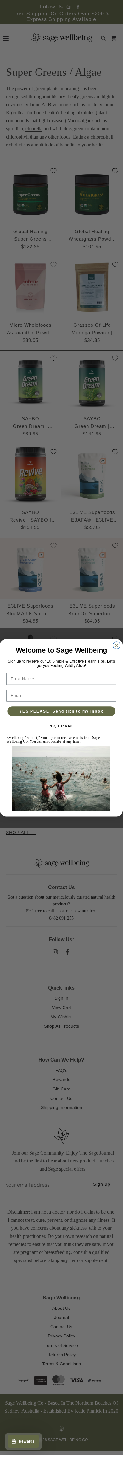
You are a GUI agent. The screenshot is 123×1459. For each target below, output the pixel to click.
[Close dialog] (116, 645)
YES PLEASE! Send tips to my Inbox (61, 711)
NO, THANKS (61, 726)
